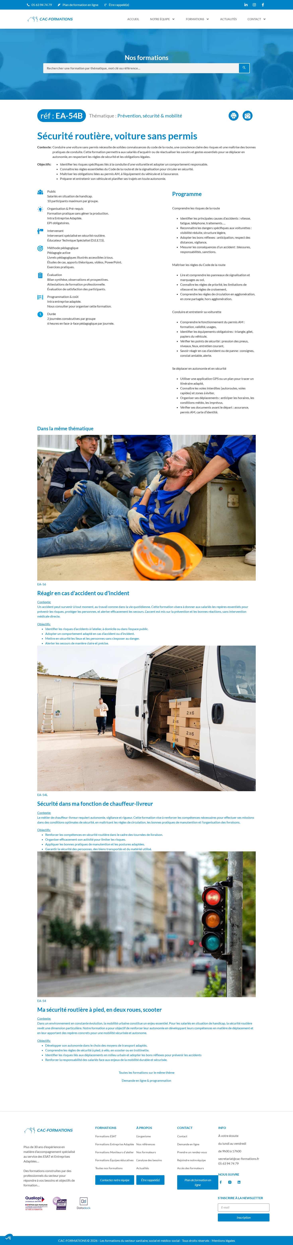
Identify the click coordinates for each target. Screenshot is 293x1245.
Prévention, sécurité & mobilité (149, 115)
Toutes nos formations (109, 1168)
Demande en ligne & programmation (146, 1080)
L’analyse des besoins (149, 1160)
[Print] (234, 116)
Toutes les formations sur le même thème (146, 1072)
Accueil (133, 19)
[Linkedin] (239, 1182)
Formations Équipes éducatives (114, 1160)
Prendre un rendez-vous (192, 1152)
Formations (195, 19)
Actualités (228, 19)
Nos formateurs (146, 1152)
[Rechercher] (244, 68)
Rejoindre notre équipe (191, 1160)
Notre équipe (160, 19)
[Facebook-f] (220, 1182)
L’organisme (143, 1136)
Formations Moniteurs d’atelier (114, 1152)
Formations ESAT (105, 1136)
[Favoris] (248, 116)
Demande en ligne (188, 1144)
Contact (254, 19)
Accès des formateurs (190, 1168)
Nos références (145, 1144)
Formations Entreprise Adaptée (114, 1144)
